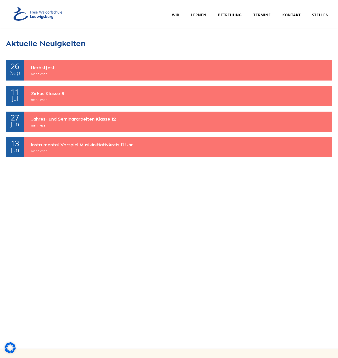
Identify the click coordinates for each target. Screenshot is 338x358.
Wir (175, 14)
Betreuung (230, 14)
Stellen (320, 14)
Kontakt (291, 14)
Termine (262, 14)
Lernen (198, 14)
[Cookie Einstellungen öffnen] (10, 352)
